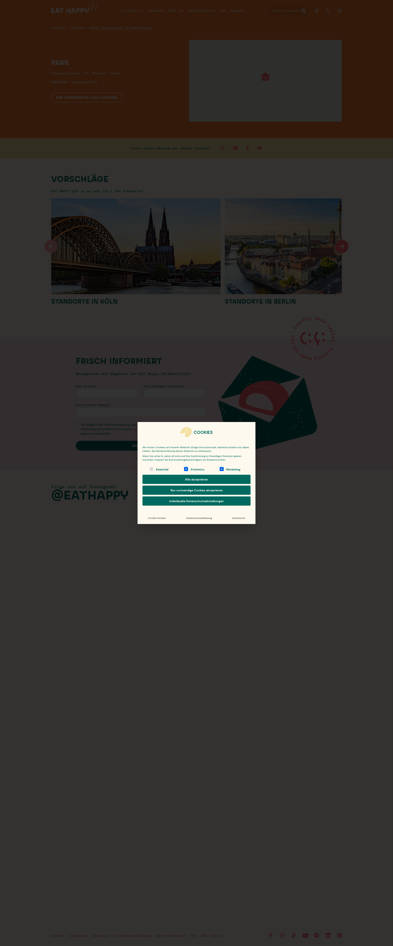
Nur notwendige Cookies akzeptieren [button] (197, 490)
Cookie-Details (157, 517)
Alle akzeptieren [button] (196, 479)
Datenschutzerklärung (199, 517)
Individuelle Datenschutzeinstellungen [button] (196, 501)
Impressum (238, 517)
